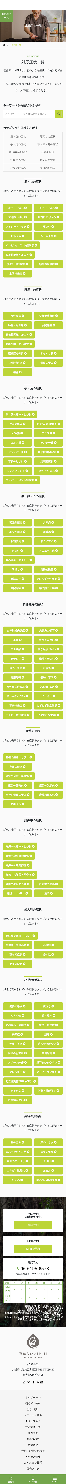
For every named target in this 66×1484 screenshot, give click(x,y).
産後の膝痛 (16, 766)
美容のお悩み (47, 168)
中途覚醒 (16, 649)
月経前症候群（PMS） (19, 935)
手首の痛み (16, 424)
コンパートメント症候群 (20, 480)
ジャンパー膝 (16, 452)
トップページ (33, 1397)
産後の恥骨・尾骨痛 (17, 776)
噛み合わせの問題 (47, 1180)
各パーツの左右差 (16, 1151)
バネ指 (16, 433)
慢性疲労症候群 (16, 686)
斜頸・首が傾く (47, 1090)
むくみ (16, 1180)
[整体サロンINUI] (33, 1345)
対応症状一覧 (33, 1427)
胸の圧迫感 (16, 668)
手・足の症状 (18, 144)
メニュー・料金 (33, 1415)
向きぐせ (16, 1015)
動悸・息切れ (47, 658)
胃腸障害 (16, 677)
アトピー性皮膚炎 (16, 715)
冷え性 (47, 954)
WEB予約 (33, 1224)
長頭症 (16, 1034)
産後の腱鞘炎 (16, 785)
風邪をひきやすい (47, 1062)
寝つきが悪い (47, 640)
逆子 (47, 893)
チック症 (16, 1090)
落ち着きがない (47, 1043)
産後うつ (16, 804)
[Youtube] (40, 1382)
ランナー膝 (47, 442)
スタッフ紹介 (33, 1421)
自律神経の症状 (18, 152)
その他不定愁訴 (47, 715)
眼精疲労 (16, 541)
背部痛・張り (16, 217)
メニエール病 (47, 550)
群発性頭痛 (16, 531)
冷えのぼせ (16, 963)
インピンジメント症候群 (20, 245)
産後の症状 (47, 152)
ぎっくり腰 (47, 353)
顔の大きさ (47, 1142)
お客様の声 (33, 1439)
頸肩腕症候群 (47, 264)
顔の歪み (16, 1142)
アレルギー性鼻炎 (47, 578)
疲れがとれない (16, 696)
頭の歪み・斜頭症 (16, 1025)
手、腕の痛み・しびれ (19, 414)
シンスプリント (16, 470)
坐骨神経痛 (16, 362)
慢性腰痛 (16, 315)
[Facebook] (33, 1382)
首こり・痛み (47, 208)
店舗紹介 (33, 1444)
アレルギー (16, 1072)
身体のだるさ (47, 686)
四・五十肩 (47, 236)
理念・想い (33, 1409)
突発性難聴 (47, 569)
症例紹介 (33, 1433)
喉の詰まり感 (47, 588)
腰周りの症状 (47, 136)
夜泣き (47, 1006)
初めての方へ (33, 1403)
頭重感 (47, 531)
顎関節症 (16, 588)
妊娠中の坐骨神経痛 (17, 856)
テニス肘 (47, 433)
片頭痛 (47, 522)
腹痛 (47, 1034)
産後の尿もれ (47, 794)
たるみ (47, 1170)
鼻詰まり (16, 578)
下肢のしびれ (16, 461)
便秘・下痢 (47, 677)
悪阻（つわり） (16, 893)
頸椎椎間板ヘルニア (17, 254)
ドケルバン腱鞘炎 (47, 424)
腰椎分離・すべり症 (17, 344)
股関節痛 (47, 325)
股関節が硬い (16, 1100)
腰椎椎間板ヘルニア (17, 334)
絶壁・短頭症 (47, 1025)
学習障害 (47, 1053)
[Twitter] (28, 1382)
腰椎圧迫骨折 (16, 353)
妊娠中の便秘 (47, 884)
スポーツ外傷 (16, 1062)
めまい (16, 550)
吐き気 (47, 668)
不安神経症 (16, 705)
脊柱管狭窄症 (47, 315)
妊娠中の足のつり (16, 884)
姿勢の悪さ (16, 1006)
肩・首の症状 (18, 136)
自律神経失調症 (16, 630)
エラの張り (47, 1151)
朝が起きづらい (47, 649)
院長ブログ (33, 1468)
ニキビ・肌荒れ (16, 1170)
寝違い (47, 226)
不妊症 (47, 945)
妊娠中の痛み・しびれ (19, 846)
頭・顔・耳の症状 (47, 144)
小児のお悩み (18, 168)
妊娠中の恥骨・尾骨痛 (19, 874)
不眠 (16, 640)
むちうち (16, 236)
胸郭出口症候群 (16, 264)
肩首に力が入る (47, 217)
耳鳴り (16, 569)
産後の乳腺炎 (47, 785)
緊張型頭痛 (16, 522)
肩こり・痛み (16, 208)
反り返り (47, 1015)
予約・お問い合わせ (33, 1450)
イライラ (47, 696)
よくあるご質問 (33, 1462)
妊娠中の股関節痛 (16, 865)
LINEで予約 (33, 1248)
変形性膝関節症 (47, 452)
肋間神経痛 (16, 273)
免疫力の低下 (47, 630)
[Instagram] (23, 1382)
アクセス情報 (33, 1456)
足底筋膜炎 (47, 461)
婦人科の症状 (47, 160)
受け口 (47, 1161)
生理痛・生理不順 (16, 945)
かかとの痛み (47, 470)
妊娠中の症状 (18, 160)
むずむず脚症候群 (47, 705)
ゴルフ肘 (16, 442)
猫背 (16, 372)
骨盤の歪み (47, 362)
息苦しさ (16, 658)
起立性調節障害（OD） (19, 1081)
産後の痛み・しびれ (17, 757)
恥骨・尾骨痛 (16, 325)
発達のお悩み (16, 1053)
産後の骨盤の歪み (16, 794)
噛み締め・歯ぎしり (17, 560)
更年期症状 (16, 954)
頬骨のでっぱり (16, 1161)
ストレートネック (16, 226)
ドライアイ (47, 541)
